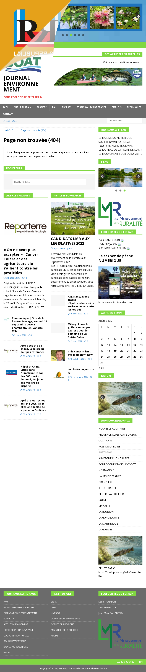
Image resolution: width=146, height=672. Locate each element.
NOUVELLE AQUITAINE (111, 428)
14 (128, 344)
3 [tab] (125, 190)
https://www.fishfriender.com (115, 302)
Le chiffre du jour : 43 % (81, 371)
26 (115, 356)
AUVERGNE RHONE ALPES (113, 458)
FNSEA (7, 652)
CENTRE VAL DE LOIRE (111, 494)
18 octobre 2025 (77, 359)
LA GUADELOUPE (108, 517)
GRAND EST (105, 482)
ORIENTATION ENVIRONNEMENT (20, 613)
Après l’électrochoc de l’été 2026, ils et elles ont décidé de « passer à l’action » (33, 405)
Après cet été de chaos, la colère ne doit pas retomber (32, 349)
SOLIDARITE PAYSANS (15, 641)
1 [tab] (116, 190)
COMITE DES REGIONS (62, 624)
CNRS (54, 601)
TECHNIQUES (134, 107)
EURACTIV (9, 618)
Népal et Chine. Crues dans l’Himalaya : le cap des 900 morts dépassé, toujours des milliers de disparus (32, 376)
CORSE (102, 499)
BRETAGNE (105, 452)
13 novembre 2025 (79, 377)
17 (101, 350)
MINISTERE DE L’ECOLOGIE (64, 629)
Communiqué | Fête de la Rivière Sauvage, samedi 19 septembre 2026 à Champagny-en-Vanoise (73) (29, 324)
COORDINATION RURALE (16, 635)
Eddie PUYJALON (107, 601)
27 (121, 356)
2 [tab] (120, 190)
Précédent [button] (103, 176)
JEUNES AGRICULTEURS (16, 646)
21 (128, 350)
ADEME (54, 635)
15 (134, 344)
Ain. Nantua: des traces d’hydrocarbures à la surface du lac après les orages (81, 303)
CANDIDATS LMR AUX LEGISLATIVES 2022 (70, 241)
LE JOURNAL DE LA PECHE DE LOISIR (120, 149)
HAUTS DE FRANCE (109, 476)
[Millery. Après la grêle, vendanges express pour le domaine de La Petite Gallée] (58, 328)
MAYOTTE (104, 506)
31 (101, 362)
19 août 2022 (76, 313)
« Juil (101, 367)
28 (128, 356)
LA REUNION (106, 511)
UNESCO (55, 613)
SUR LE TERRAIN (22, 107)
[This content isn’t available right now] (58, 355)
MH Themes (101, 668)
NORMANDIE (106, 470)
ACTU (6, 107)
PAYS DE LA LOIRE (109, 446)
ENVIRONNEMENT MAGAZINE (19, 607)
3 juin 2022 (59, 248)
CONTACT (8, 114)
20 (121, 350)
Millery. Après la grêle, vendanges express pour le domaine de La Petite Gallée (79, 330)
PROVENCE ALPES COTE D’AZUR (117, 434)
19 (115, 350)
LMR (141, 661)
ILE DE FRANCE (107, 488)
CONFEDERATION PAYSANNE (18, 629)
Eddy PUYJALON (108, 244)
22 (134, 350)
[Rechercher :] (124, 120)
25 (108, 356)
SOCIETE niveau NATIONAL (114, 142)
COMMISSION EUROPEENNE (65, 618)
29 (134, 356)
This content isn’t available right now (80, 353)
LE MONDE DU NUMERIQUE (115, 137)
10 (101, 344)
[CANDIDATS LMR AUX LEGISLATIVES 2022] (73, 218)
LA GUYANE (105, 529)
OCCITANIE (105, 440)
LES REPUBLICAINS (125, 661)
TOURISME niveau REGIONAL (115, 145)
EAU (54, 107)
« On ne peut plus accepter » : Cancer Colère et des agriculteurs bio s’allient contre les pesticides (21, 261)
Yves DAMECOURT (109, 240)
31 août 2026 (13, 277)
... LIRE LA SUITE (34, 307)
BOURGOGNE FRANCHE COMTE (117, 464)
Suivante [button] (138, 16)
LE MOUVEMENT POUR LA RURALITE (120, 153)
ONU (53, 607)
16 (141, 344)
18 (108, 350)
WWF (6, 601)
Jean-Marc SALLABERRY (112, 248)
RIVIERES (66, 107)
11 (108, 344)
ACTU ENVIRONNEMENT (16, 624)
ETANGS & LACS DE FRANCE (91, 107)
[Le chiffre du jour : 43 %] (58, 373)
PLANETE (42, 107)
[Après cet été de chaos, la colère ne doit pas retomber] (11, 349)
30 (141, 356)
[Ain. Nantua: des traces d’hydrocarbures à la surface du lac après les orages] (58, 300)
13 (121, 344)
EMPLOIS (116, 107)
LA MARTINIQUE (108, 523)
